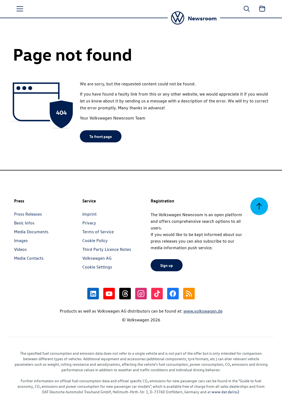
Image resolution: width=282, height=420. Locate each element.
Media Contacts (29, 258)
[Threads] (125, 293)
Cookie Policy (95, 240)
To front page (101, 136)
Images (21, 240)
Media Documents (31, 231)
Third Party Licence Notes (106, 249)
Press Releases (28, 214)
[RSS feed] (189, 293)
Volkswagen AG (97, 258)
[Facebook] (173, 293)
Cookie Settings (97, 267)
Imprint (89, 214)
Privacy (89, 223)
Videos (20, 249)
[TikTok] (157, 293)
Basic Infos (24, 223)
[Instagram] (141, 293)
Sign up (166, 265)
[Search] (246, 9)
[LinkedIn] (93, 293)
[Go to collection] (262, 9)
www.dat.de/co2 (225, 391)
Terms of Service (98, 231)
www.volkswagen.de (203, 311)
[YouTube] (109, 293)
